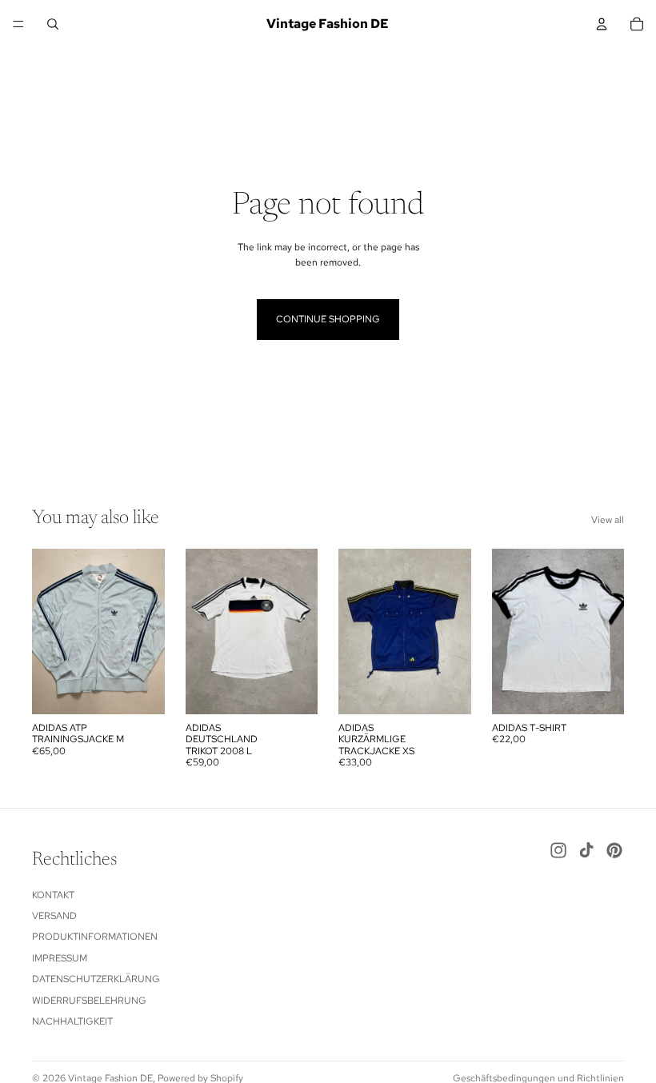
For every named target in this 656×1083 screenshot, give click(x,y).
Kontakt (53, 895)
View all (607, 520)
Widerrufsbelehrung (89, 1000)
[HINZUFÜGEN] (140, 689)
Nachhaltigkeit (72, 1021)
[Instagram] (558, 850)
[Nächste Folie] (147, 631)
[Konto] (601, 24)
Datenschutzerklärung (96, 979)
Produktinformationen (95, 937)
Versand (54, 915)
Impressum (59, 958)
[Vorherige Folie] (49, 631)
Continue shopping (328, 319)
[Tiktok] (586, 850)
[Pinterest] (614, 850)
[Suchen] (52, 24)
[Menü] (18, 24)
